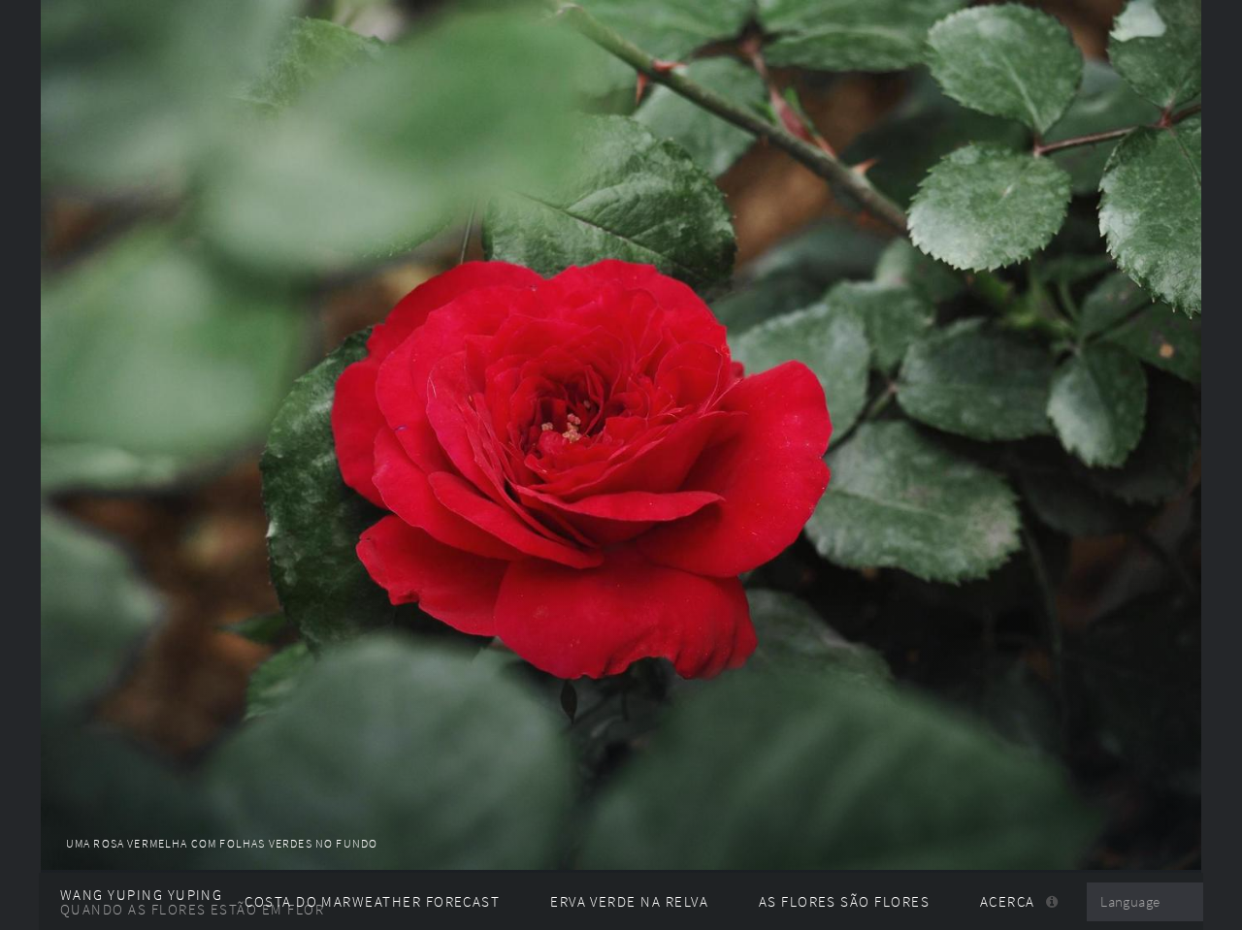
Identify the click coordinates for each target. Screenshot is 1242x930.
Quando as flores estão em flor (192, 909)
